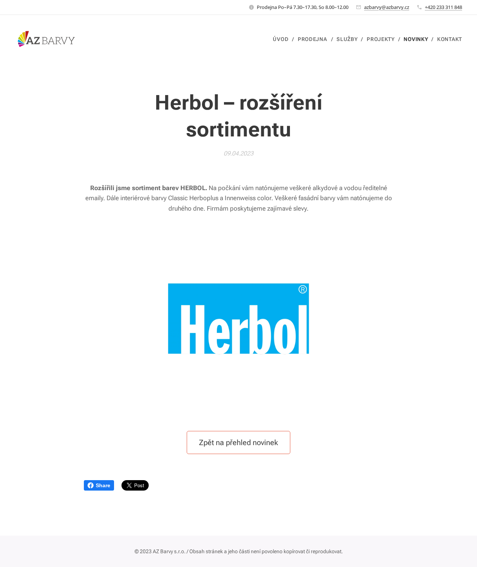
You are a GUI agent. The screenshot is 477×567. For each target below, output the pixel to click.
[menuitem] (282, 39)
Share (103, 485)
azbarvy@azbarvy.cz (386, 7)
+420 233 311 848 (443, 7)
